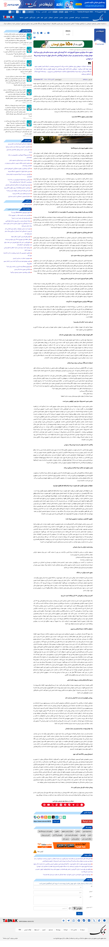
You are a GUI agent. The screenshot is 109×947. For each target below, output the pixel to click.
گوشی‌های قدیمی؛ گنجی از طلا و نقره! (20, 237)
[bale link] (69, 804)
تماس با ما (74, 930)
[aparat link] (44, 804)
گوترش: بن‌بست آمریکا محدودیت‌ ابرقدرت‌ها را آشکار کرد (19, 175)
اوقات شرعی (27, 930)
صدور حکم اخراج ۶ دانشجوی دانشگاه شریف (19, 172)
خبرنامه (66, 930)
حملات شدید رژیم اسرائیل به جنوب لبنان (19, 160)
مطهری (57, 831)
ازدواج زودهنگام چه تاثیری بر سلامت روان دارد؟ (18, 267)
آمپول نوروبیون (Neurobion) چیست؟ (20, 213)
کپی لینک (56, 821)
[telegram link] (73, 804)
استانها (21, 18)
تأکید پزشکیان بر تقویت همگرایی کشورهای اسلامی (17, 169)
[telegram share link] (56, 817)
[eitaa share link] (45, 817)
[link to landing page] (98, 17)
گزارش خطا (40, 852)
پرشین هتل (27, 205)
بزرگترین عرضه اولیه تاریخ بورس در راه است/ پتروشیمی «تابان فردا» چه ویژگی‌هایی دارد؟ (20, 181)
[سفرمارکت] (63, 845)
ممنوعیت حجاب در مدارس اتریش (21, 258)
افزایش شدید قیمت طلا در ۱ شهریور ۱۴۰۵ (19, 215)
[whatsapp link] (77, 804)
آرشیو (49, 12)
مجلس (78, 831)
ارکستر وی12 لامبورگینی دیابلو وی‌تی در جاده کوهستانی (20, 156)
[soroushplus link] (65, 804)
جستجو (51, 930)
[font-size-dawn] (41, 33)
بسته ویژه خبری (87, 831)
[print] (34, 37)
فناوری (26, 18)
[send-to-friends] (34, 33)
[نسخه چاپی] (64, 817)
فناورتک (55, 12)
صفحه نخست (84, 18)
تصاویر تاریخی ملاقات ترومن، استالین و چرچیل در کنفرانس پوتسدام (18, 164)
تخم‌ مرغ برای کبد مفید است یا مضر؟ (21, 218)
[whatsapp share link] (49, 817)
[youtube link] (48, 804)
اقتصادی (71, 18)
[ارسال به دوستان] (60, 817)
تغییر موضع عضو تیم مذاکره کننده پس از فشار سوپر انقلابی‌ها (18, 262)
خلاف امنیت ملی (86, 839)
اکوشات (61, 12)
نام (91, 886)
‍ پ (44, 33)
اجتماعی (56, 18)
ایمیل (90, 892)
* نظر (91, 897)
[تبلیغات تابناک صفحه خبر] (100, 37)
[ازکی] (80, 4)
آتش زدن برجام (46, 835)
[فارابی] (63, 44)
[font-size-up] (48, 33)
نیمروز (66, 12)
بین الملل (77, 18)
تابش (89, 835)
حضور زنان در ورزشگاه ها (45, 831)
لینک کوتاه (88, 821)
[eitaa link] (56, 804)
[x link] (52, 804)
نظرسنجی (44, 12)
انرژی (45, 18)
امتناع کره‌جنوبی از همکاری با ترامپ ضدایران (19, 197)
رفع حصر (83, 835)
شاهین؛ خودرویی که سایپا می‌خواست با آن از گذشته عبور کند (18, 254)
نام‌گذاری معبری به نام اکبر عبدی (22, 270)
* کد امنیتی (89, 908)
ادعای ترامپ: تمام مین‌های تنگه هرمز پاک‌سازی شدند (19, 151)
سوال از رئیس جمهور (67, 831)
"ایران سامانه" (6, 938)
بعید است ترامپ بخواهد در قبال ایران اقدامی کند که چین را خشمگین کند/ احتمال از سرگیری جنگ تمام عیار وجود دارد (18, 231)
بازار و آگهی (32, 18)
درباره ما (82, 930)
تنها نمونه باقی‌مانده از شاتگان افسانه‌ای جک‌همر (18, 185)
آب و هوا (36, 930)
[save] (38, 33)
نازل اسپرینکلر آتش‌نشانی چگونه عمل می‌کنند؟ (18, 191)
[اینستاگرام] (42, 817)
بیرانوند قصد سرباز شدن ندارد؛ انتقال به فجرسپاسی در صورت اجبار (18, 249)
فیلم (42, 18)
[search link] (24, 12)
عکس (38, 18)
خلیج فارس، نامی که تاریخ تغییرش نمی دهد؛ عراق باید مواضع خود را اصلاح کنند (18, 244)
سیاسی (61, 18)
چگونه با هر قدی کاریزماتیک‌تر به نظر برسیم (19, 144)
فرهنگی (50, 18)
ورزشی (66, 18)
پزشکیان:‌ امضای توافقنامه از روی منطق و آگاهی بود (17, 188)
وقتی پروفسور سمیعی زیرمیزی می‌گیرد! (20, 272)
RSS (20, 930)
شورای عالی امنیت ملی (71, 835)
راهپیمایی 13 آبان (57, 835)
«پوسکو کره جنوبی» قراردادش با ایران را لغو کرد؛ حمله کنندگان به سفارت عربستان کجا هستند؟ (67, 875)
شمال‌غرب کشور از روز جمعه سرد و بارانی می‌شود (18, 147)
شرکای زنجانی (75, 839)
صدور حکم (66, 839)
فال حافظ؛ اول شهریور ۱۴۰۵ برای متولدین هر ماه (17, 240)
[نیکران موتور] (63, 139)
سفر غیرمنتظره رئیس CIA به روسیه (21, 194)
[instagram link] (61, 804)
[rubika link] (81, 804)
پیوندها (38, 12)
